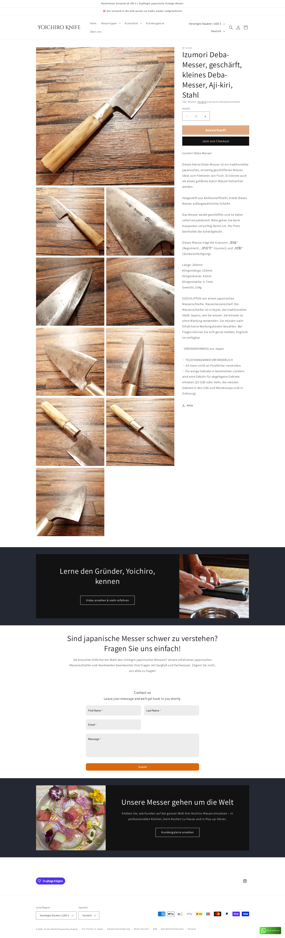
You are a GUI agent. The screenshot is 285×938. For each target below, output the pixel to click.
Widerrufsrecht (141, 929)
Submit (142, 767)
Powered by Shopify (68, 929)
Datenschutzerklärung (118, 929)
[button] (110, 23)
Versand (202, 101)
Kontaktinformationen (172, 929)
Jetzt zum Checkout (215, 141)
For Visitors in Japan (92, 929)
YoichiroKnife (50, 929)
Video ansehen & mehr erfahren (107, 600)
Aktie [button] (190, 405)
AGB (155, 929)
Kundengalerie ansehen (177, 832)
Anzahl (186, 108)
